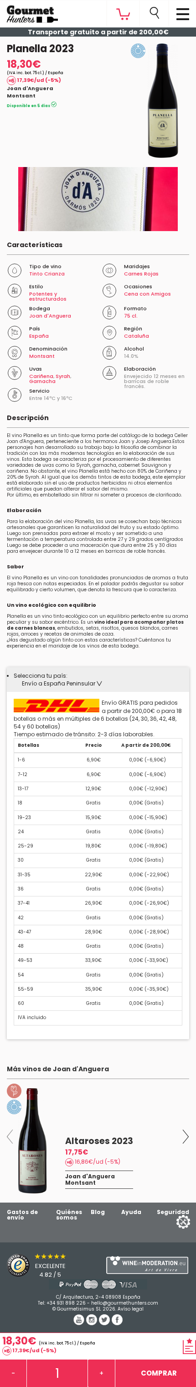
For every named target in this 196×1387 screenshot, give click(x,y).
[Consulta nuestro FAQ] (98, 1284)
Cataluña (136, 336)
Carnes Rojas (141, 273)
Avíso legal (131, 1309)
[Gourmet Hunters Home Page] (29, 11)
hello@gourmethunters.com (124, 1303)
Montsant (21, 95)
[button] (62, 683)
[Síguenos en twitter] (105, 1323)
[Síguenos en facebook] (117, 1323)
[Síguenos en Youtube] (79, 1323)
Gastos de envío (22, 1214)
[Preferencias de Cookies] (172, 1221)
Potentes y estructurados (48, 296)
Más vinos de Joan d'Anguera (58, 1069)
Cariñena (41, 376)
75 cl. (131, 315)
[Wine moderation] (147, 1265)
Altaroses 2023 (99, 1141)
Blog (98, 1212)
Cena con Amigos (147, 293)
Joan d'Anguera (30, 88)
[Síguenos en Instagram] (92, 1323)
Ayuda (131, 1212)
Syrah (63, 376)
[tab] (98, 679)
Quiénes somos (69, 1214)
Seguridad (173, 1212)
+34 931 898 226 (66, 1303)
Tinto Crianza (47, 273)
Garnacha (42, 381)
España (39, 336)
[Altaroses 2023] (32, 1140)
